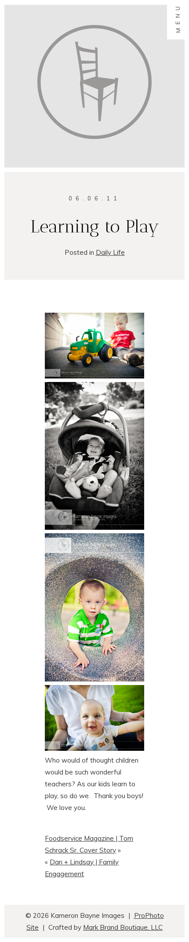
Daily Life (110, 252)
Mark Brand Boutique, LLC (123, 927)
